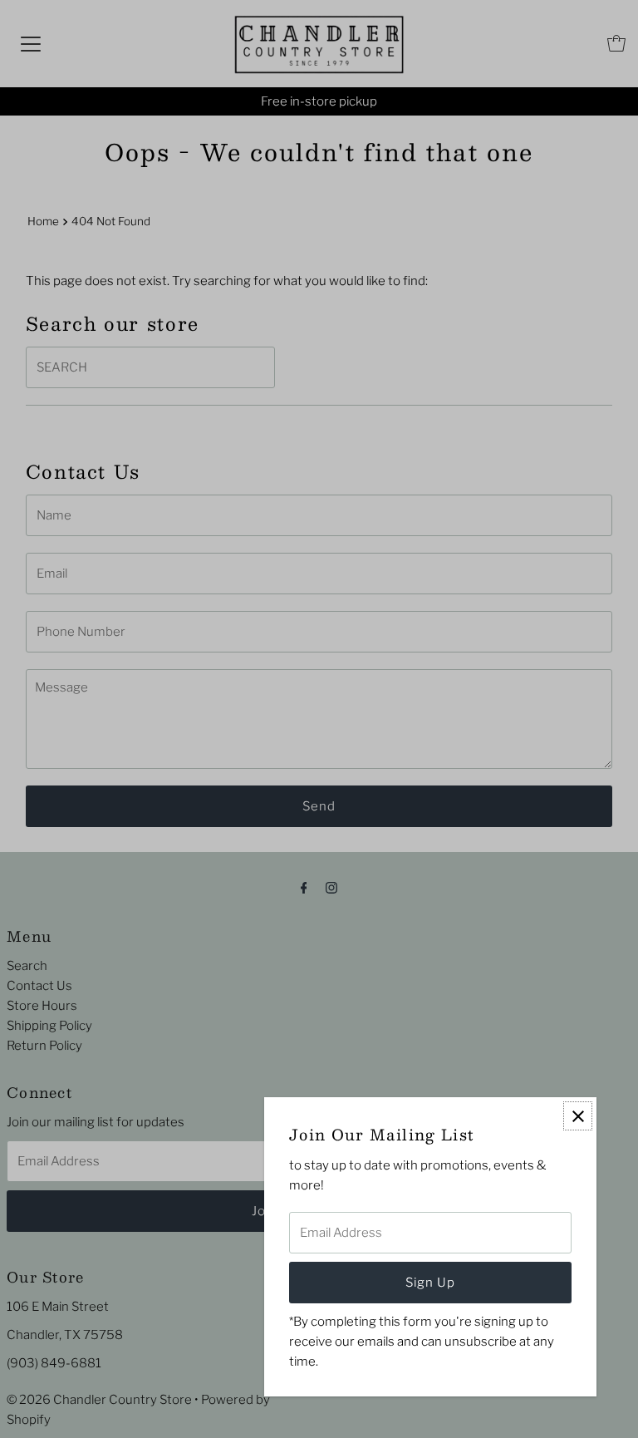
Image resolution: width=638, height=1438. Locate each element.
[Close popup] (577, 1115)
